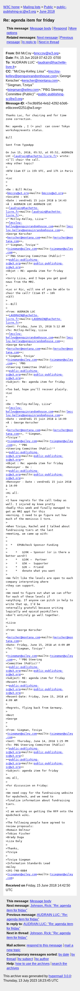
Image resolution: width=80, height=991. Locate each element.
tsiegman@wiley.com (23, 89)
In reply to (29, 42)
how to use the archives (32, 963)
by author (42, 959)
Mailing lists (31, 7)
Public (48, 7)
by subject (25, 959)
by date (63, 954)
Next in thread (49, 42)
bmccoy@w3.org (46, 53)
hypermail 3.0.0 (60, 976)
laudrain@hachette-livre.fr (35, 156)
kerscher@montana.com (40, 80)
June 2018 (47, 11)
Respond (60, 28)
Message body (40, 28)
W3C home (11, 7)
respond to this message (44, 945)
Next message (47, 37)
